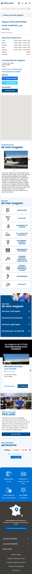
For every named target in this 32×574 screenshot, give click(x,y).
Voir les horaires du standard (11, 71)
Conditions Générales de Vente (16, 558)
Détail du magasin (9, 386)
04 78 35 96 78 (17, 69)
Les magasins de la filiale (16, 346)
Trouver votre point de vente (17, 528)
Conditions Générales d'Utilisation (16, 562)
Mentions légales (16, 554)
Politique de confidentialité (16, 566)
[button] (16, 115)
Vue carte (17, 457)
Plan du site (16, 570)
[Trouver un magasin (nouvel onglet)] (16, 510)
